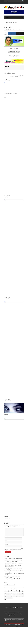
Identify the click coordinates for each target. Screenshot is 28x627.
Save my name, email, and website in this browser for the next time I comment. (14, 549)
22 (5, 596)
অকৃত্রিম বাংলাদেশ (7, 297)
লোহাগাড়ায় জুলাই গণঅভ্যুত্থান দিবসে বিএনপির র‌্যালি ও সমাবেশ (14, 578)
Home (7, 22)
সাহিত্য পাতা (10, 22)
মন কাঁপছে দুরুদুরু (7, 399)
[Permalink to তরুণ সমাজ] (14, 419)
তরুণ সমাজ (6, 516)
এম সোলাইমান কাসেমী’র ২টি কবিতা (16, 76)
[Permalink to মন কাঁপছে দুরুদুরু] (14, 302)
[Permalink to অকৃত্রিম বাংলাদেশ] (14, 200)
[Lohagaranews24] (14, 7)
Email (6, 540)
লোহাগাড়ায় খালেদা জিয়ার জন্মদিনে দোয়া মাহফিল (11, 561)
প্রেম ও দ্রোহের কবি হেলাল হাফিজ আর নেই (11, 93)
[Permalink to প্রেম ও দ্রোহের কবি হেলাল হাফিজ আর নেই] (14, 82)
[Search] (23, 1)
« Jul (5, 599)
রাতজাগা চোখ (6, 414)
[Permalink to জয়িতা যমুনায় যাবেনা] (14, 98)
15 (5, 594)
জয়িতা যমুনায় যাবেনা (7, 195)
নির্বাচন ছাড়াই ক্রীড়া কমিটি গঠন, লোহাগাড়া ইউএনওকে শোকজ (13, 558)
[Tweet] (20, 33)
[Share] (12, 33)
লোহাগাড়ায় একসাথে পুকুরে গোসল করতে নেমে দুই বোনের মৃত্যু (13, 559)
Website (6, 544)
